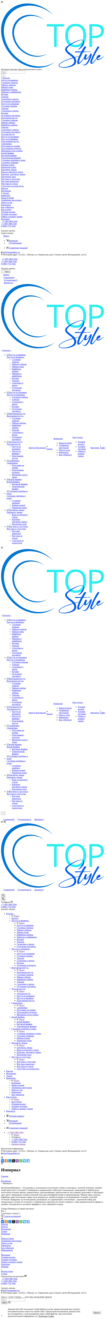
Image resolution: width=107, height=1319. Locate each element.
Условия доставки (9, 1260)
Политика (5, 1264)
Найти (4, 1303)
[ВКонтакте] (2, 1160)
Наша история (7, 1238)
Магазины (5, 1255)
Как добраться (7, 1248)
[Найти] (3, 75)
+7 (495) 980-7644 (9, 221)
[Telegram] (28, 1160)
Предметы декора (24, 1048)
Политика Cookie (46, 1316)
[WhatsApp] (20, 1160)
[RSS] (2, 1163)
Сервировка (22, 1008)
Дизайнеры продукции (11, 1241)
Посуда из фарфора (25, 925)
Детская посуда (23, 993)
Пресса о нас (6, 1243)
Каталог (15, 918)
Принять (97, 1313)
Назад (16, 916)
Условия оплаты (8, 1257)
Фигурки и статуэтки (26, 1062)
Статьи (4, 1274)
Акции (4, 1231)
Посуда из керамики (26, 953)
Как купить (16, 1102)
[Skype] (24, 1160)
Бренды (4, 1227)
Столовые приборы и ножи (29, 1033)
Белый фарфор (23, 1022)
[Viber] (17, 1160)
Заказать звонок (18, 1144)
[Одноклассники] (6, 1160)
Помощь (4, 1267)
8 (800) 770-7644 (8, 226)
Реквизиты (6, 1245)
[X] (13, 1160)
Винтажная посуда (25, 972)
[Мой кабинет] (2, 817)
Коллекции (6, 1229)
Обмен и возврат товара (11, 1262)
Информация (7, 1250)
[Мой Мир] (9, 1160)
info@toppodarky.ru (11, 252)
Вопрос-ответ (7, 1271)
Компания (15, 1083)
